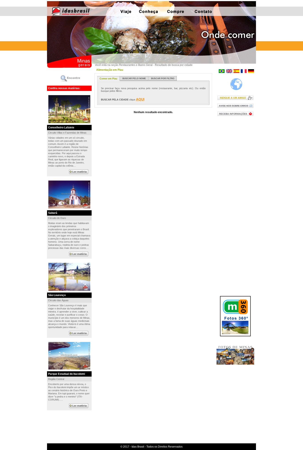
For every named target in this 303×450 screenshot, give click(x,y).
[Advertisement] (236, 190)
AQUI (140, 99)
